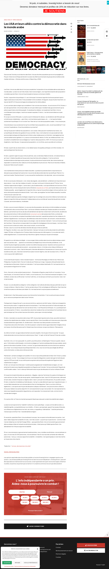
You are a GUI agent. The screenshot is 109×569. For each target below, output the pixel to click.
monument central (35, 214)
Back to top (106, 534)
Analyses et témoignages (13, 19)
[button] (37, 549)
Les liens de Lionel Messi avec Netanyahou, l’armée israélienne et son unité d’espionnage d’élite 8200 (90, 123)
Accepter (7, 562)
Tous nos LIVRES (90, 69)
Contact (58, 547)
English (103, 564)
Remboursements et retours (64, 550)
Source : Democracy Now (11, 451)
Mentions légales (61, 554)
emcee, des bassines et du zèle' (21, 446)
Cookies (58, 557)
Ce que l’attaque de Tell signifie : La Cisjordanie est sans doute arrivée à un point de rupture (90, 103)
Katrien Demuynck (91, 59)
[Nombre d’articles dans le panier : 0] (107, 31)
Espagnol (98, 564)
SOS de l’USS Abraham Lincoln (86, 84)
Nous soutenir (92, 545)
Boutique (80, 20)
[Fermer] (108, 3)
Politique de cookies (9, 566)
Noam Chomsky (8, 31)
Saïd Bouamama (90, 31)
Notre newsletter (92, 550)
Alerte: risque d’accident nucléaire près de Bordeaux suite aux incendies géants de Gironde (89, 92)
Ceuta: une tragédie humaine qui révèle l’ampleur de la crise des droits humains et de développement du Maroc (90, 113)
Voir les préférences (30, 562)
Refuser (17, 562)
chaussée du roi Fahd (42, 188)
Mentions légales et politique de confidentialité (25, 566)
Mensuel (49, 492)
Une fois (22, 492)
